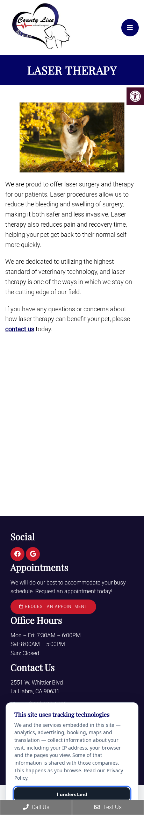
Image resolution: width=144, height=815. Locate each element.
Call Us (39, 807)
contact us (19, 329)
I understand (72, 794)
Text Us (112, 807)
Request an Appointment (55, 606)
